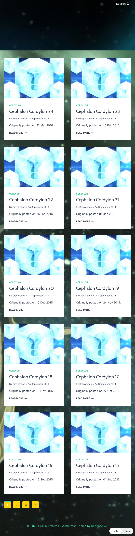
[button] (121, 531)
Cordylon (15, 105)
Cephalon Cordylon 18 (30, 377)
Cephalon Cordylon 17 (97, 377)
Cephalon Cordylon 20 (31, 288)
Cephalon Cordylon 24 (31, 111)
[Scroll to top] (125, 525)
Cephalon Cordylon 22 (31, 199)
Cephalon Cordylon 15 (97, 465)
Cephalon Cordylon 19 (97, 288)
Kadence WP (99, 526)
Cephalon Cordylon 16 (30, 465)
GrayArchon (19, 118)
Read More (18, 132)
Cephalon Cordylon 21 (97, 199)
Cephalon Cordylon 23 (98, 111)
